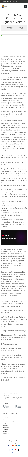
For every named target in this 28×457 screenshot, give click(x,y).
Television (13, 421)
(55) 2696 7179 (12, 1)
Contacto (13, 416)
